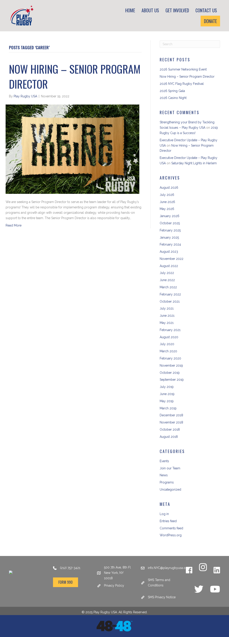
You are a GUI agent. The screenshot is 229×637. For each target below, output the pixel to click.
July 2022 (167, 273)
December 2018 (171, 415)
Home (130, 10)
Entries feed (168, 521)
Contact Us (206, 10)
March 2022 (168, 287)
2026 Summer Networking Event (183, 69)
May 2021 (167, 323)
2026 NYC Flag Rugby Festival (182, 84)
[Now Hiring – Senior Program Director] (72, 149)
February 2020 (170, 358)
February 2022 (170, 294)
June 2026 (167, 202)
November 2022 (171, 259)
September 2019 (172, 379)
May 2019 (167, 401)
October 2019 (170, 372)
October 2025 (170, 223)
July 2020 (167, 344)
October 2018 (170, 429)
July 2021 (167, 308)
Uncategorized (170, 489)
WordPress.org (171, 535)
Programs (167, 482)
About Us (150, 10)
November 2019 (171, 365)
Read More (13, 225)
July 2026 (167, 195)
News (164, 475)
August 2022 (169, 266)
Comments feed (171, 528)
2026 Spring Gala (172, 91)
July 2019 (167, 387)
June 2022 (167, 280)
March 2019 (168, 408)
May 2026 (167, 209)
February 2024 (170, 244)
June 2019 (167, 394)
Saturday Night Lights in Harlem (194, 163)
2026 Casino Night (173, 98)
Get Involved (177, 10)
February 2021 (170, 330)
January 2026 (169, 216)
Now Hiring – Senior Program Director (74, 76)
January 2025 (169, 237)
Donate (210, 21)
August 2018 (169, 436)
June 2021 (167, 315)
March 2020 (168, 351)
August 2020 (169, 337)
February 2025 (170, 230)
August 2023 (169, 251)
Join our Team (170, 468)
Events (164, 461)
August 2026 (169, 187)
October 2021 (170, 301)
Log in (164, 514)
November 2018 (171, 422)
